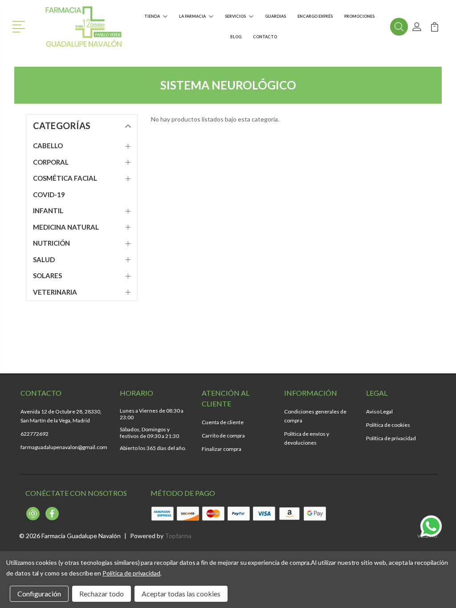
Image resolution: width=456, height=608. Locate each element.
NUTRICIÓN (51, 243)
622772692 (34, 433)
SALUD (44, 259)
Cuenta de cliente (223, 422)
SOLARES (47, 276)
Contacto (265, 36)
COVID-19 (49, 195)
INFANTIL (48, 211)
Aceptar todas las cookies (181, 593)
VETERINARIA (55, 292)
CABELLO (48, 146)
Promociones (359, 16)
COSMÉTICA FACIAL (65, 178)
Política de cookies (388, 425)
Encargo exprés (315, 16)
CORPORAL (51, 162)
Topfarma (178, 535)
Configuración (39, 593)
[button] (20, 26)
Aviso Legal (379, 411)
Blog (235, 36)
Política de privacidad (391, 438)
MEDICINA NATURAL (66, 227)
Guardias (275, 16)
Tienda (152, 16)
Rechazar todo (101, 593)
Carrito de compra (223, 435)
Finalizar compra (221, 449)
